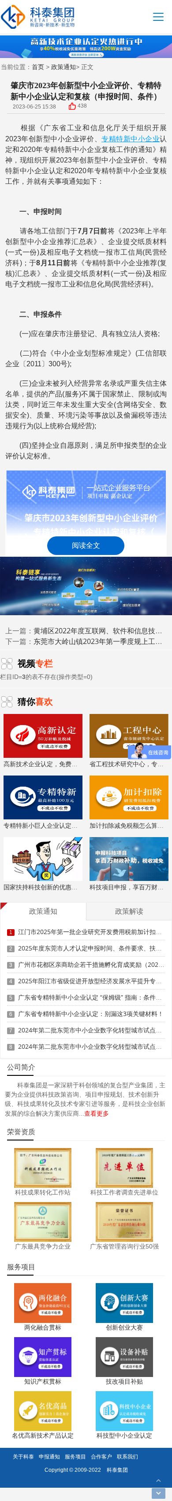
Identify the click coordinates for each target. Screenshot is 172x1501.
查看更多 (96, 1113)
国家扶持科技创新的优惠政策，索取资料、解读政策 (75, 887)
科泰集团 (117, 1470)
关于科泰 (23, 1456)
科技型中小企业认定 (124, 1435)
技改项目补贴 (124, 1381)
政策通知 (63, 66)
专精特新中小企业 (130, 139)
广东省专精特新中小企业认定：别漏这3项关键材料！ (91, 1013)
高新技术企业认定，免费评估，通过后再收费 (65, 764)
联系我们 (127, 1456)
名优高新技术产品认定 (43, 1435)
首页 (38, 66)
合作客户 (101, 1456)
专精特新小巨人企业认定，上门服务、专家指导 (68, 825)
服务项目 (75, 1456)
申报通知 (49, 1456)
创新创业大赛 (124, 1327)
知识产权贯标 (42, 1381)
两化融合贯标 (42, 1327)
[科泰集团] (37, 16)
